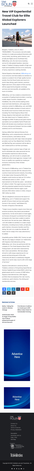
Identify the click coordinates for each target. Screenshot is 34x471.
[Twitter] (9, 289)
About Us (13, 425)
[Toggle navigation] (31, 3)
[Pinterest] (23, 289)
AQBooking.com (26, 73)
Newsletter (14, 433)
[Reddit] (27, 289)
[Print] (13, 293)
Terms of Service (15, 427)
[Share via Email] (9, 293)
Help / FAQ (14, 437)
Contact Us (14, 423)
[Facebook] (4, 289)
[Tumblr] (18, 289)
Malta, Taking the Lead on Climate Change (7, 308)
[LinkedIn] (13, 289)
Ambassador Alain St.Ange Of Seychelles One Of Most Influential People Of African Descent (9, 318)
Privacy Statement (16, 429)
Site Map (13, 439)
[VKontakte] (4, 293)
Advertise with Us (16, 435)
